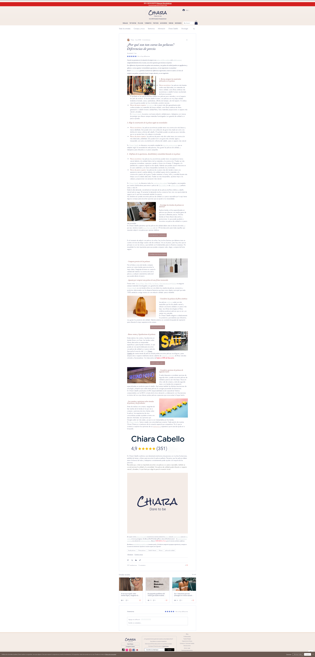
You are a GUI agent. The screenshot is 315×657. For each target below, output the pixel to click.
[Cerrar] (313, 654)
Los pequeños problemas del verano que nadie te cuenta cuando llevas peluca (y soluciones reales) (156, 594)
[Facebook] (134, 650)
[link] (196, 23)
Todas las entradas (124, 29)
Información (161, 29)
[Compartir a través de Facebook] (128, 560)
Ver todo (194, 574)
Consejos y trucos (139, 29)
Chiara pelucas (141, 550)
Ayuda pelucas (131, 550)
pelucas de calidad (169, 550)
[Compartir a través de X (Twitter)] (132, 560)
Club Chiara (166, 646)
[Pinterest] (137, 650)
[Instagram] (127, 650)
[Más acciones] (187, 40)
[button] (194, 28)
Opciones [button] (288, 654)
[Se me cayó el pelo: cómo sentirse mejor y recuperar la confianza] (131, 584)
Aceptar (307, 654)
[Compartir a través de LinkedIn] (136, 560)
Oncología (184, 29)
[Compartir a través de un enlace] (140, 560)
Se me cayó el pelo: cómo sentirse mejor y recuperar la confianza (129, 594)
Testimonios (151, 29)
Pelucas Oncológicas (164, 3)
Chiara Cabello (173, 29)
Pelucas (160, 550)
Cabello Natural (152, 550)
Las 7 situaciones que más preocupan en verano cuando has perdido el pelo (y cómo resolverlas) (183, 594)
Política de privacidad (110, 654)
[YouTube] (130, 650)
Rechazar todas (298, 654)
